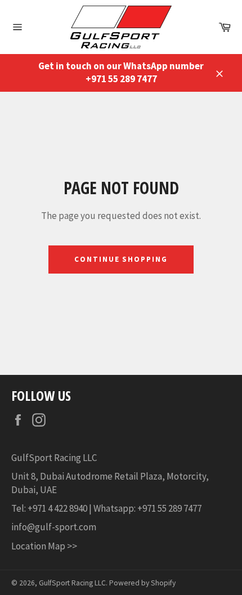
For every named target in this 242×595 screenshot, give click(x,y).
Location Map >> (44, 546)
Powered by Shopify (142, 583)
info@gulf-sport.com (54, 527)
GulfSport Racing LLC (72, 583)
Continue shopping (121, 259)
